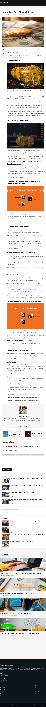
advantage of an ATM (17, 289)
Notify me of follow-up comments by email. (12, 448)
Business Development (40, 693)
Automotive (38, 689)
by (11, 489)
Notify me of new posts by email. (10, 450)
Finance (6, 9)
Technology (38, 685)
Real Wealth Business (6, 704)
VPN (25, 256)
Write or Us (2, 689)
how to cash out (17, 177)
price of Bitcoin (13, 150)
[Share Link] (3, 49)
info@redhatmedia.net (4, 675)
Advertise (2, 691)
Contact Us (2, 687)
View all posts (23, 426)
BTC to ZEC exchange (37, 171)
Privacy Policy (3, 693)
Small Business (38, 691)
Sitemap (2, 695)
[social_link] (3, 512)
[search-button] (42, 2)
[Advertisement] (23, 650)
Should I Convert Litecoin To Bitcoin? (18, 394)
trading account (12, 230)
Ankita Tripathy (6, 14)
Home (3, 9)
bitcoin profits (21, 49)
